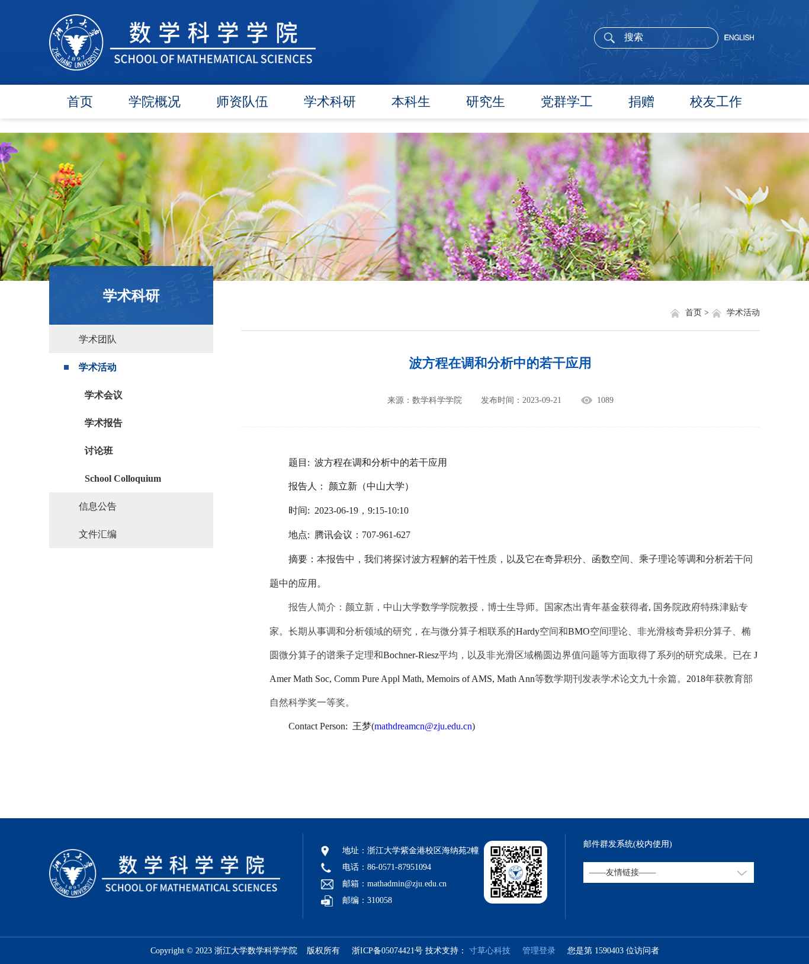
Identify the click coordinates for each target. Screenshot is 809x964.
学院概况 (155, 101)
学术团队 (98, 339)
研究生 (485, 101)
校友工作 (716, 101)
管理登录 (534, 950)
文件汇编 (98, 534)
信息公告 (98, 506)
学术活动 (98, 367)
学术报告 (104, 423)
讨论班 (99, 451)
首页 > (698, 312)
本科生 (411, 101)
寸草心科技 (490, 950)
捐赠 (641, 101)
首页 (80, 101)
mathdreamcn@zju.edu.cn (423, 726)
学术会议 (104, 395)
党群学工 (567, 101)
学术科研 (330, 101)
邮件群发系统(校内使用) (627, 844)
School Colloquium (123, 478)
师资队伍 (242, 101)
